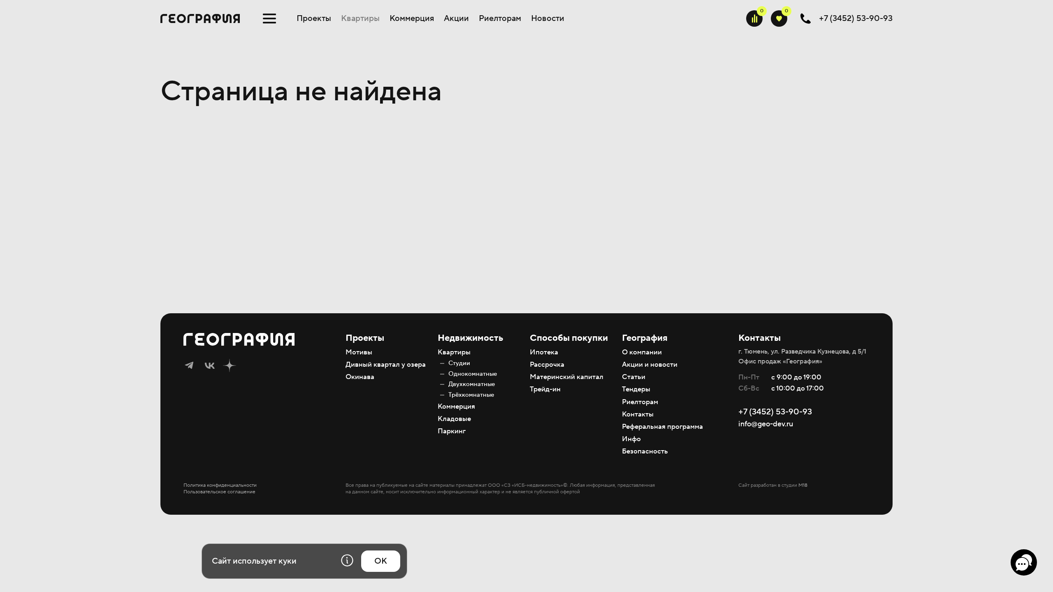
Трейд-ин (545, 389)
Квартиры (360, 18)
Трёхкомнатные (471, 395)
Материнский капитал (566, 377)
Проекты (314, 18)
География (645, 338)
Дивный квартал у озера (386, 364)
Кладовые (454, 418)
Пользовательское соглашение (219, 492)
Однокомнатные (472, 374)
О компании (642, 352)
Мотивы (359, 352)
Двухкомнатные (471, 384)
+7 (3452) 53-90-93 (775, 412)
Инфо (631, 439)
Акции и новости (649, 364)
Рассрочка (547, 364)
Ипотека (544, 352)
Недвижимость (470, 338)
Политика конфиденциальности (220, 485)
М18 (802, 485)
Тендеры (636, 389)
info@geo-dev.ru (765, 424)
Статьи (633, 377)
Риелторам (500, 18)
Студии (459, 363)
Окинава (360, 377)
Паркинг (452, 431)
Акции (456, 18)
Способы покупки (569, 338)
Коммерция (412, 18)
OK (380, 561)
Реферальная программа (662, 426)
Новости (547, 18)
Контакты (638, 414)
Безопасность (645, 451)
